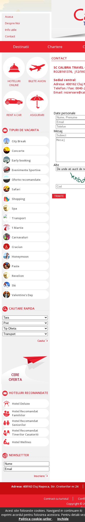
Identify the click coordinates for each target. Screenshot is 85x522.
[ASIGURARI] (37, 102)
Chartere (55, 46)
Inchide (63, 519)
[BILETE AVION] (37, 68)
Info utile (11, 30)
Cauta (41, 341)
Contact (10, 36)
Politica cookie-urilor (35, 519)
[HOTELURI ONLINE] (14, 68)
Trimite (59, 196)
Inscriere (39, 476)
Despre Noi (12, 23)
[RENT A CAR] (14, 102)
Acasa (9, 17)
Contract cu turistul (56, 499)
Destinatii (21, 46)
